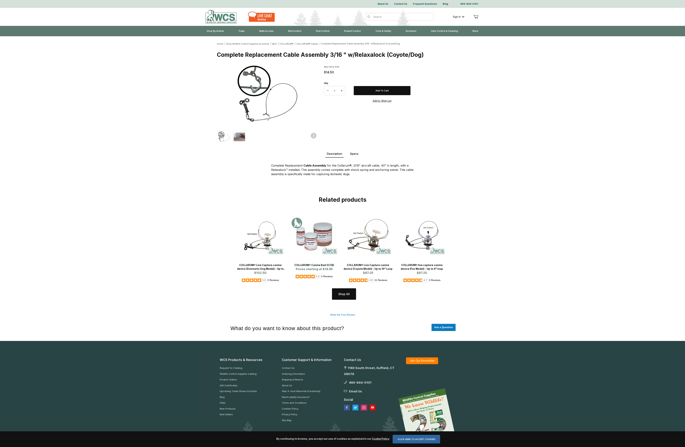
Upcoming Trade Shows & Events (238, 391)
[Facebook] (347, 407)
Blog (222, 397)
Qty (326, 83)
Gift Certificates (228, 385)
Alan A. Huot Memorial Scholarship (301, 391)
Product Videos (228, 379)
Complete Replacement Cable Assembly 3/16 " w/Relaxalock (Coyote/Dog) (360, 43)
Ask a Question (443, 327)
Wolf (274, 43)
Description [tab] (334, 153)
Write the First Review (342, 314)
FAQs (222, 402)
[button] (223, 136)
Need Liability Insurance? (296, 397)
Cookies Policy (290, 408)
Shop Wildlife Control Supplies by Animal (247, 43)
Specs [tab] (354, 153)
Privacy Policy (289, 414)
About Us (287, 385)
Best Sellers (226, 414)
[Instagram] (364, 407)
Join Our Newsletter (422, 360)
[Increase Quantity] (341, 90)
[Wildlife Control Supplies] (221, 17)
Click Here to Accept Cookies (416, 439)
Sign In (457, 16)
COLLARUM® (286, 43)
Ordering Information (293, 373)
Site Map (286, 420)
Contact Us (288, 367)
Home (220, 43)
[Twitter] (355, 407)
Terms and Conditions (294, 402)
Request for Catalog (231, 367)
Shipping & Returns (292, 379)
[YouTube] (372, 407)
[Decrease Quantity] (327, 90)
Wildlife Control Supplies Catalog (238, 373)
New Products (227, 408)
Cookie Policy (380, 438)
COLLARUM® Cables (307, 43)
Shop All (344, 294)
